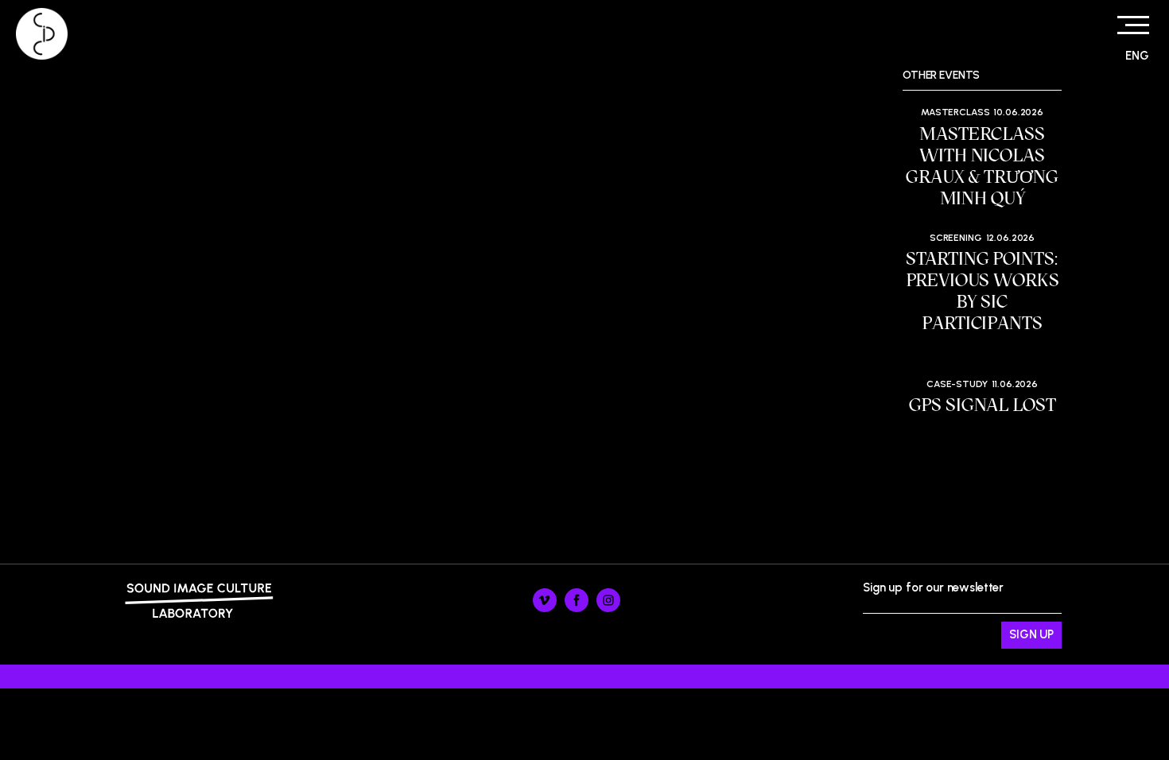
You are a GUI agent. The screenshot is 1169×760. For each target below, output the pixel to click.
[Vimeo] (545, 608)
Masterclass (955, 112)
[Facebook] (576, 608)
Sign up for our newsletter (933, 605)
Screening (956, 237)
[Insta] (608, 608)
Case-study (957, 384)
